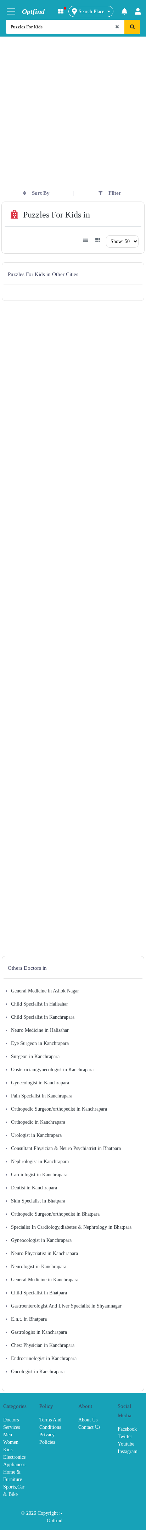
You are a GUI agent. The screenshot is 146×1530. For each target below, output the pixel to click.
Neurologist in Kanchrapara (38, 1266)
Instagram (127, 1451)
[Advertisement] (73, 93)
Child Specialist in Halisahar (39, 1004)
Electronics (14, 1457)
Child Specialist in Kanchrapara (42, 1017)
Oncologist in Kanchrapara (37, 1371)
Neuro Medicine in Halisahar (40, 1030)
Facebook (127, 1429)
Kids (7, 1449)
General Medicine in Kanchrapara (44, 1279)
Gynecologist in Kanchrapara (40, 1082)
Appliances (14, 1464)
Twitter (125, 1436)
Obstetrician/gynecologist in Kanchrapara (52, 1069)
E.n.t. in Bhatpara (29, 1319)
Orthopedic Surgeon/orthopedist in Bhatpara (55, 1214)
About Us (87, 1419)
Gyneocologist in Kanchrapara (41, 1240)
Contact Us (89, 1427)
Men (7, 1434)
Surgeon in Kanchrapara (35, 1056)
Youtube (126, 1444)
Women (10, 1442)
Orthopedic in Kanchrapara (38, 1122)
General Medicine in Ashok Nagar (45, 991)
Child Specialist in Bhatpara (39, 1292)
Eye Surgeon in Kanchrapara (40, 1043)
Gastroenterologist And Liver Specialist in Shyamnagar (66, 1306)
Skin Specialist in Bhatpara (38, 1201)
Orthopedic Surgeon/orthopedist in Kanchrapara (59, 1109)
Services (11, 1427)
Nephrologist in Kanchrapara (40, 1161)
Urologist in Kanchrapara (36, 1135)
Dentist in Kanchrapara (34, 1187)
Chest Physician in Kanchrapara (42, 1345)
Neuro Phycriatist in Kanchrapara (44, 1253)
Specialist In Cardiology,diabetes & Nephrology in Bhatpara (71, 1227)
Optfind (54, 1520)
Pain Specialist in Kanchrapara (41, 1096)
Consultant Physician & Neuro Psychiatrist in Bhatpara (66, 1148)
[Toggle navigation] (11, 11)
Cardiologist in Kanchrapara (39, 1174)
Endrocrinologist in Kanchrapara (44, 1358)
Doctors (11, 1419)
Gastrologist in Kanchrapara (39, 1332)
